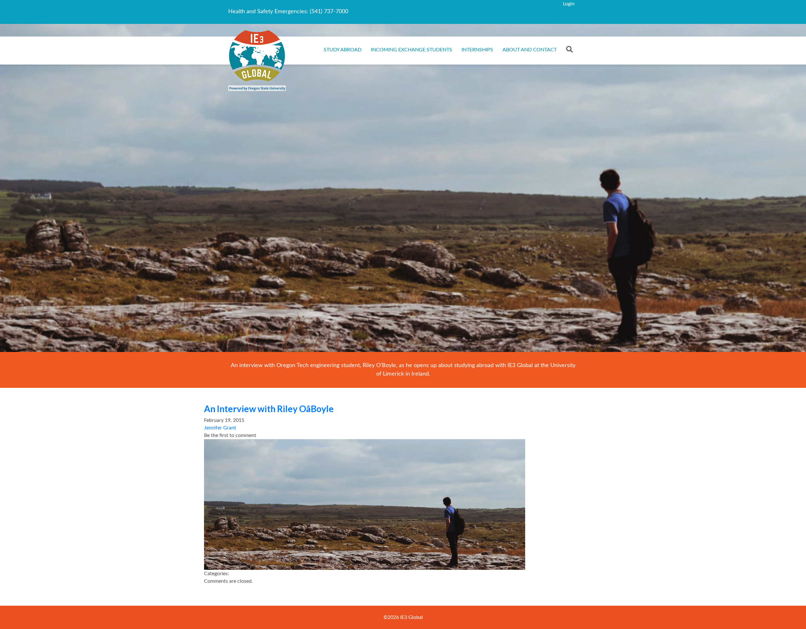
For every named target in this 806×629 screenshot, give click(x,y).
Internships (477, 49)
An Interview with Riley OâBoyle (269, 408)
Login (569, 3)
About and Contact (529, 49)
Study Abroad (342, 49)
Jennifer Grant (220, 427)
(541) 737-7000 (329, 11)
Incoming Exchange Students (411, 49)
